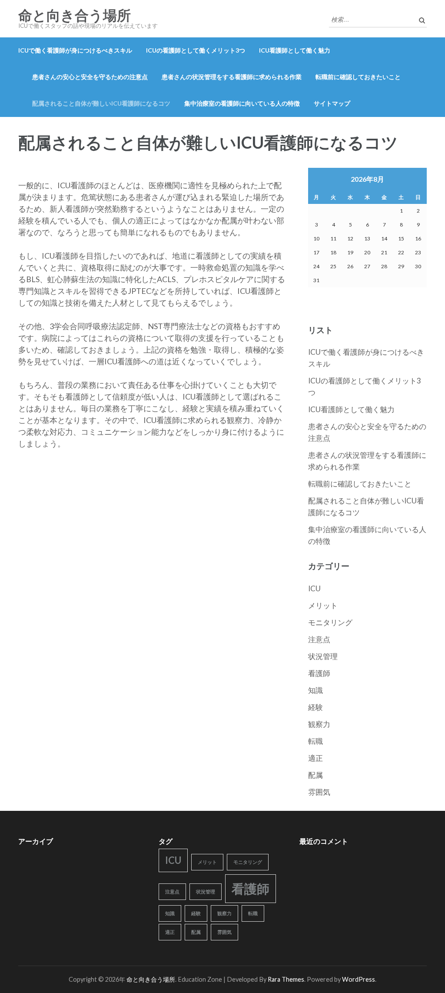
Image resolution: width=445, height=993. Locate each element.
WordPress (358, 979)
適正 (315, 758)
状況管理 (323, 656)
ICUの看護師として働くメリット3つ (195, 50)
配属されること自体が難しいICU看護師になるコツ (101, 103)
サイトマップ (332, 103)
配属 (315, 775)
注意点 (319, 639)
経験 (315, 707)
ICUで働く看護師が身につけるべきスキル (75, 50)
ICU (314, 588)
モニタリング (330, 622)
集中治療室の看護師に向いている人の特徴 (242, 103)
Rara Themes (286, 979)
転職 (315, 741)
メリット (323, 605)
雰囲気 (319, 791)
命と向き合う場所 (74, 15)
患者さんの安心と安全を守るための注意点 (90, 76)
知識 (315, 690)
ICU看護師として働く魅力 (294, 50)
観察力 (319, 724)
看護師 (319, 673)
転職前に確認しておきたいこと (358, 76)
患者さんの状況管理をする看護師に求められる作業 (232, 76)
